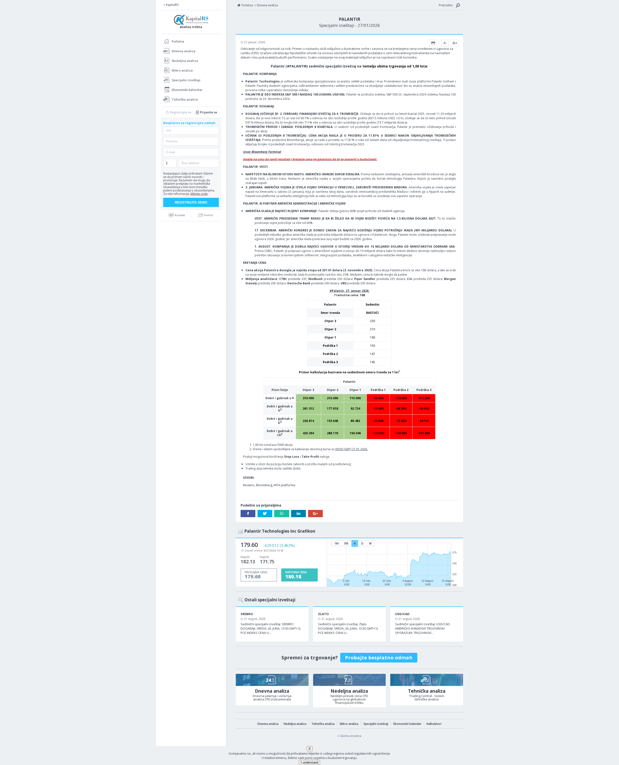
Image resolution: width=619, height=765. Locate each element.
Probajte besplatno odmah (379, 657)
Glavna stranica (350, 736)
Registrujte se (180, 112)
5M (346, 543)
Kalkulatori (434, 724)
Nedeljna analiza (185, 61)
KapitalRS (172, 5)
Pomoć (208, 215)
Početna (178, 41)
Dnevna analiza (183, 51)
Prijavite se (208, 112)
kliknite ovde (199, 194)
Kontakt (180, 215)
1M (336, 543)
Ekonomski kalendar (187, 90)
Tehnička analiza (185, 99)
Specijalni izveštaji (186, 80)
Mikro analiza (182, 70)
